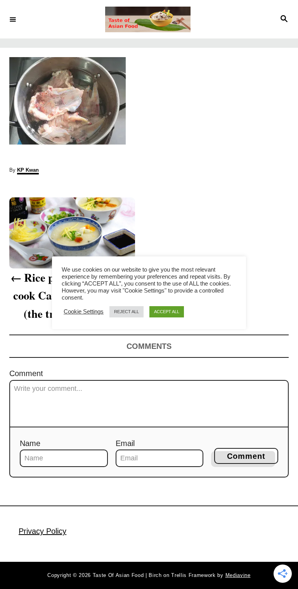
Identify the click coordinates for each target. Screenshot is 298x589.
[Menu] (13, 19)
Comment (26, 373)
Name (30, 443)
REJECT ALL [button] (126, 311)
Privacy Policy (42, 531)
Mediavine (238, 575)
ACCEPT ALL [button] (166, 311)
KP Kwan (28, 170)
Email (125, 443)
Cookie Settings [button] (84, 311)
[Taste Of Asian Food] (148, 19)
